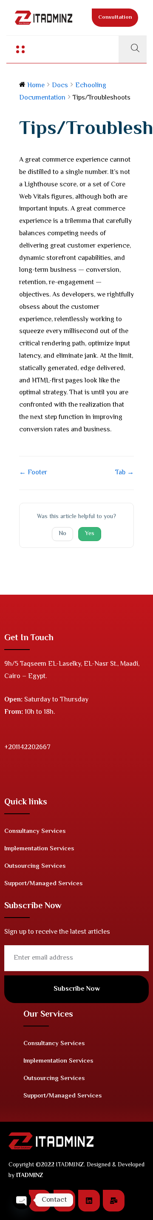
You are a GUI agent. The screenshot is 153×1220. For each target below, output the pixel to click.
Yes (89, 534)
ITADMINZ (29, 1175)
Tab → (124, 472)
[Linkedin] (89, 1200)
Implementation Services (39, 849)
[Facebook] (40, 1200)
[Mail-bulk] (114, 1200)
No (62, 534)
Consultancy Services (34, 831)
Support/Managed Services (43, 884)
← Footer (33, 472)
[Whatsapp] (64, 1200)
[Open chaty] (21, 1200)
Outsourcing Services (34, 866)
